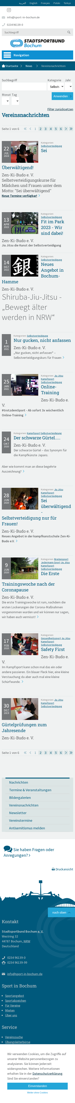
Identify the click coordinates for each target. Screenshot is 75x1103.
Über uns (11, 1015)
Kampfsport (47, 379)
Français (45, 3)
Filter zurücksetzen (60, 109)
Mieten (10, 1010)
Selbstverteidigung (51, 146)
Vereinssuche (14, 1037)
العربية (22, 3)
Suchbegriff (9, 80)
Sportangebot (14, 996)
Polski (57, 3)
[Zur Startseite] (37, 43)
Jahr (68, 80)
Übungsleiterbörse (17, 1042)
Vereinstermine (20, 820)
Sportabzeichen (15, 1000)
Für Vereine (12, 1005)
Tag (14, 95)
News (28, 66)
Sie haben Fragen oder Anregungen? (29, 852)
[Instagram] (37, 10)
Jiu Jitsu (58, 375)
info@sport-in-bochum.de (23, 17)
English (33, 3)
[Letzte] (71, 129)
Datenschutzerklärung (47, 1073)
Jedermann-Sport (50, 562)
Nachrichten (18, 782)
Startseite (11, 66)
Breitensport (61, 559)
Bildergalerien (20, 797)
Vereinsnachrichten (23, 805)
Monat (6, 95)
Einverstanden (37, 1086)
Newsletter (17, 812)
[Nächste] (66, 129)
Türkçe (67, 3)
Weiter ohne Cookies (37, 1092)
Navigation (21, 55)
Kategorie (54, 80)
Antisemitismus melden (27, 828)
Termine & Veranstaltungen (30, 790)
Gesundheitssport (51, 638)
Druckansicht (64, 869)
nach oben (59, 912)
